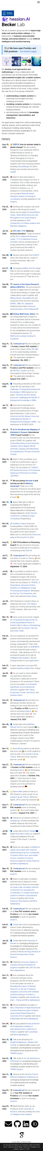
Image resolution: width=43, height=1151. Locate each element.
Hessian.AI (29, 481)
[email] (8, 1124)
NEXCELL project (20, 371)
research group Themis (19, 797)
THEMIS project (16, 1053)
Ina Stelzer (25, 628)
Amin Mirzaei (18, 748)
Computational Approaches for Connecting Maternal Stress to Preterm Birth (24, 622)
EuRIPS (36, 255)
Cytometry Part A (17, 1016)
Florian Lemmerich (27, 692)
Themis (31, 558)
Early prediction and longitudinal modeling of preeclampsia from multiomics (25, 1026)
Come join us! (19, 344)
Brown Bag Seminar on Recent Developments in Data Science (25, 954)
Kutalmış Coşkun (19, 523)
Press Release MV (31, 309)
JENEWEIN (34, 647)
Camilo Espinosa (32, 861)
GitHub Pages (18, 1147)
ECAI (33, 268)
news (6, 139)
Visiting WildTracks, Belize (24, 314)
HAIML (13, 303)
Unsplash (34, 1147)
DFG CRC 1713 (19, 231)
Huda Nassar (23, 901)
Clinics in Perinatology (31, 625)
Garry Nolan (32, 596)
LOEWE (13, 172)
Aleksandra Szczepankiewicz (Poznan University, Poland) (25, 451)
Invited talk (17, 924)
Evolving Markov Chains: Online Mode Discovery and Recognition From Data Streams (25, 215)
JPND (12, 435)
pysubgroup (15, 821)
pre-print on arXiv (27, 537)
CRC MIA (34, 349)
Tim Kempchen (26, 593)
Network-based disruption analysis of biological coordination (22, 196)
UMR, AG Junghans (24, 303)
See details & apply (28, 51)
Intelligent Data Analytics (20, 658)
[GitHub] (17, 1124)
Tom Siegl (31, 604)
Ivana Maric (33, 1032)
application (33, 661)
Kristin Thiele (19, 631)
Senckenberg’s (23, 166)
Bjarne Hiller (17, 791)
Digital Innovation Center (20, 834)
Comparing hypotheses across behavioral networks (23, 687)
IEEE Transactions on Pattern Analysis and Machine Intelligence (25, 223)
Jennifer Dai (34, 997)
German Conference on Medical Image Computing (23, 516)
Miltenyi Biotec (16, 298)
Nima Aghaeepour (21, 864)
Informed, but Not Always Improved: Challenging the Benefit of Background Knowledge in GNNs (24, 397)
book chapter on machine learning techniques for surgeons (24, 965)
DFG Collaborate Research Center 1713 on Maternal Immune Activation (23, 239)
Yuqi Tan (16, 593)
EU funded (31, 831)
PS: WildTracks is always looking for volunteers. (23, 336)
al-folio (38, 1145)
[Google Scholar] (21, 1135)
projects (28, 711)
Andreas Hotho (16, 695)
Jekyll (30, 1145)
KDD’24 (28, 550)
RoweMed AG (28, 298)
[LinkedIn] (26, 1124)
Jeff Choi (32, 967)
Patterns (13, 1032)
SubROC (25, 268)
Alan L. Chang (15, 1000)
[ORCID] (34, 1124)
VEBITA (16, 144)
